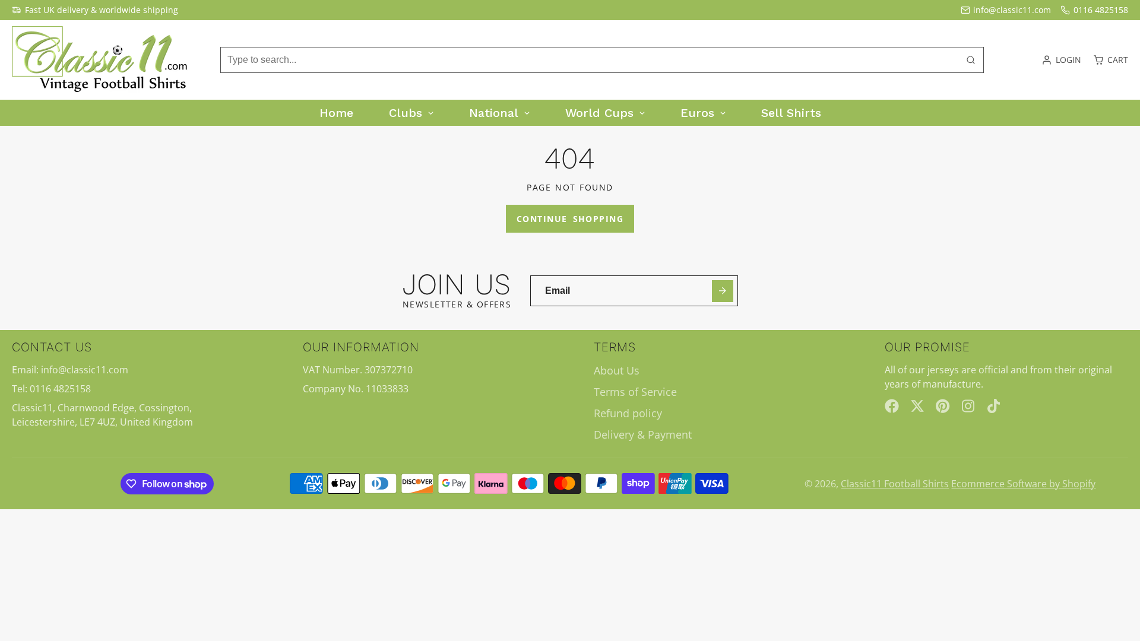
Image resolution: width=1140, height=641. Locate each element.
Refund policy (628, 413)
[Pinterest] (943, 406)
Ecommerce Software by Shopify (1023, 483)
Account (1061, 60)
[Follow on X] (917, 406)
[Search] (970, 59)
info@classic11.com (1012, 9)
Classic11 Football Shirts (895, 483)
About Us (616, 370)
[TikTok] (994, 406)
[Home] (101, 60)
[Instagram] (969, 406)
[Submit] (723, 291)
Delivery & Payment (643, 434)
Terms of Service (635, 392)
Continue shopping (570, 218)
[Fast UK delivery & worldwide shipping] (95, 10)
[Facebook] (892, 406)
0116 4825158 (1101, 9)
